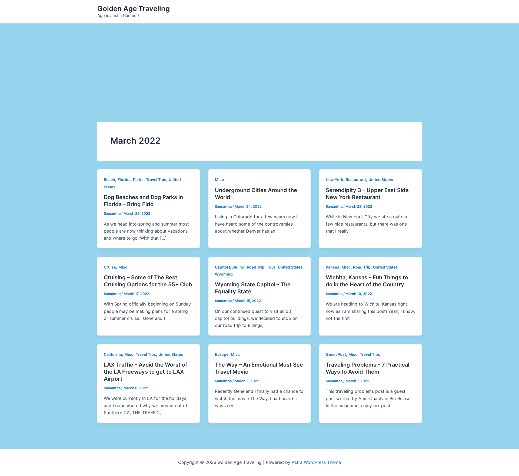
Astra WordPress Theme (316, 462)
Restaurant (356, 179)
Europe (221, 354)
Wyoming (224, 274)
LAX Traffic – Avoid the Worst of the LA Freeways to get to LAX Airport (145, 371)
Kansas (332, 267)
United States (380, 179)
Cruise (110, 267)
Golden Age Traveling (133, 8)
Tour (271, 267)
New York (334, 179)
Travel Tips (156, 179)
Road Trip (255, 267)
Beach (109, 179)
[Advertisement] (259, 64)
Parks (138, 179)
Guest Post (336, 354)
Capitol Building (229, 267)
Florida (124, 179)
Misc (219, 179)
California (113, 354)
